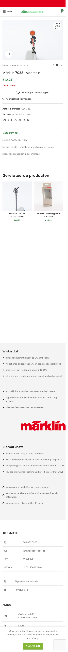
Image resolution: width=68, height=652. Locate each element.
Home (5, 65)
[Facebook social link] (11, 120)
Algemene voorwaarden (27, 581)
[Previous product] (53, 66)
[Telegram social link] (28, 120)
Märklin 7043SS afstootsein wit (17, 215)
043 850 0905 (30, 542)
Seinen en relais (20, 65)
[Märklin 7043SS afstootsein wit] (17, 196)
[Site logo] (32, 11)
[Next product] (61, 66)
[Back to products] (57, 66)
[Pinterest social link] (20, 120)
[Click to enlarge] (8, 54)
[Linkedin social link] (24, 120)
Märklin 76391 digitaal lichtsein (48, 215)
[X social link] (15, 120)
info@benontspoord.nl (34, 550)
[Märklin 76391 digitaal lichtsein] (48, 196)
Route (21, 625)
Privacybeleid (21, 589)
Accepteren (33, 646)
